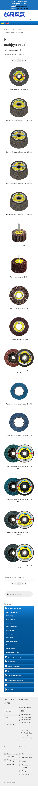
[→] (25, 60)
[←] (12, 60)
